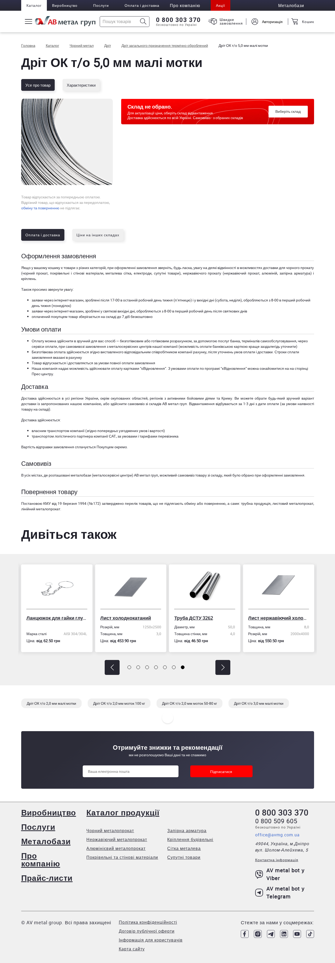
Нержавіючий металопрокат (116, 839)
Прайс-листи (47, 877)
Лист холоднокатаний (92, 618)
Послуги (101, 5)
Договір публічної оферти (147, 931)
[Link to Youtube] (297, 934)
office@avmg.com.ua (277, 835)
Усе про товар (38, 85)
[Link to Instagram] (258, 934)
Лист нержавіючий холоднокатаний (245, 618)
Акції (220, 5)
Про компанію (40, 859)
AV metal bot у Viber (285, 874)
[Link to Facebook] (245, 934)
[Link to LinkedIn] (284, 934)
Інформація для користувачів (151, 940)
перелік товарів (138, 503)
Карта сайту (132, 949)
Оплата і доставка (142, 5)
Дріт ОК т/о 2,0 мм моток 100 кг (119, 703)
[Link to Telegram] (271, 934)
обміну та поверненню (40, 207)
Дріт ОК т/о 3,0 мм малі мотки (258, 703)
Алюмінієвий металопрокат (116, 848)
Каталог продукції (122, 812)
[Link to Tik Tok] (310, 934)
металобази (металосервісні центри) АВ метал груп (114, 475)
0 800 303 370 (178, 20)
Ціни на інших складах (97, 234)
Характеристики (81, 85)
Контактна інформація (276, 859)
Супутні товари (183, 857)
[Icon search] (143, 21)
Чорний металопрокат (110, 830)
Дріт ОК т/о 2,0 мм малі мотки (51, 703)
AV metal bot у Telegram (285, 892)
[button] (112, 667)
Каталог (34, 5)
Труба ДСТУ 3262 (160, 618)
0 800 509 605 (276, 821)
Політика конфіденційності (148, 922)
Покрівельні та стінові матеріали (122, 857)
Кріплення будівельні (190, 839)
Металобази (46, 841)
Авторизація (272, 21)
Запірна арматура (186, 830)
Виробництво (64, 5)
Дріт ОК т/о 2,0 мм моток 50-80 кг (189, 703)
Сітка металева (184, 848)
